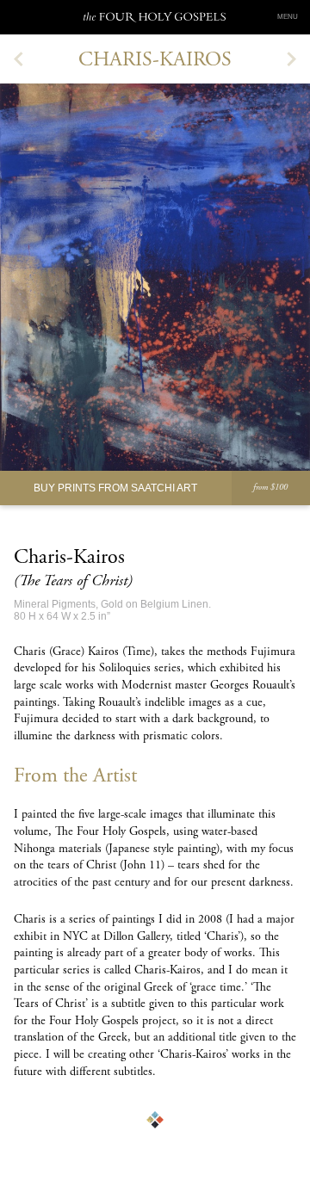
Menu (287, 17)
